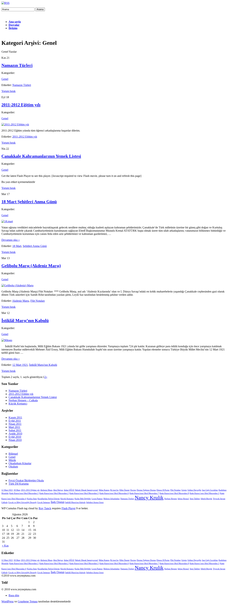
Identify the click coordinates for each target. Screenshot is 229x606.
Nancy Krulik (149, 497)
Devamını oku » (10, 239)
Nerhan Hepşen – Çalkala (23, 400)
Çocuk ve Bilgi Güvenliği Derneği (22, 502)
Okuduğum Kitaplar (20, 463)
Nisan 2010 (15, 439)
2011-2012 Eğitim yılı (20, 104)
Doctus (133, 490)
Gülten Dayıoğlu (194, 490)
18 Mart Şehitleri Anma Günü (29, 201)
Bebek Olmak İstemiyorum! (86, 490)
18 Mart (16, 246)
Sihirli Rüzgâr (206, 499)
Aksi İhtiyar (58, 490)
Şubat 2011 (15, 430)
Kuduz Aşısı (32, 499)
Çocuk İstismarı (43, 502)
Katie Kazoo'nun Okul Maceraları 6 (114, 493)
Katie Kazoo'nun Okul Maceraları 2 (54, 493)
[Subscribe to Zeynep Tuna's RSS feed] (5, 2)
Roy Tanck (45, 508)
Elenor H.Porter (163, 490)
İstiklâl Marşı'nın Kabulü (43, 364)
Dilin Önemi (124, 490)
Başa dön (14, 595)
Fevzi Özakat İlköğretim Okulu (26, 480)
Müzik (12, 460)
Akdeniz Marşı (20, 300)
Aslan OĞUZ (69, 490)
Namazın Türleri (17, 65)
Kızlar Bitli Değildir (83, 499)
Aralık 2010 (15, 433)
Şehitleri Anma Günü (35, 246)
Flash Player (68, 508)
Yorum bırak (8, 91)
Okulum (13, 466)
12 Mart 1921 (20, 364)
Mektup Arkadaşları (111, 499)
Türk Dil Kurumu (19, 483)
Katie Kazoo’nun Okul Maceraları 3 (204, 493)
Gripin (184, 490)
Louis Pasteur (97, 499)
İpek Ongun (57, 502)
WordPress (7, 601)
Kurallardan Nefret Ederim (49, 499)
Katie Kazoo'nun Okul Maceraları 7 (144, 493)
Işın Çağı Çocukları (210, 490)
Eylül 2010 (15, 436)
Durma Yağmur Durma (146, 490)
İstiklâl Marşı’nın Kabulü (25, 320)
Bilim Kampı (104, 490)
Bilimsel (13, 453)
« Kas (5, 545)
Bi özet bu (114, 490)
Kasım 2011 (15, 417)
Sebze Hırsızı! (183, 499)
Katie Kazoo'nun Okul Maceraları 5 (84, 493)
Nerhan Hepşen (170, 499)
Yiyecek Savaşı (219, 499)
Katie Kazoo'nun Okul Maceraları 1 (24, 493)
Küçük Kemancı (18, 403)
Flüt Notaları (37, 300)
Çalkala (4, 502)
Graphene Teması (28, 601)
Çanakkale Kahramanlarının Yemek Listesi (41, 156)
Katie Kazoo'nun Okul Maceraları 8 (174, 493)
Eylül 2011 (15, 420)
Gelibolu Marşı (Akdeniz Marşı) (31, 265)
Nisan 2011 (15, 423)
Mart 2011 (14, 427)
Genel (4, 78)
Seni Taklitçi (195, 499)
